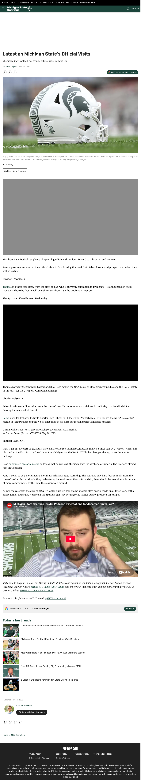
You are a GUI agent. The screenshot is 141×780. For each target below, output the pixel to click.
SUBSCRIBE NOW (87, 3)
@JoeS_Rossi (23, 429)
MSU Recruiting (18, 735)
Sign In (135, 9)
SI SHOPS (60, 3)
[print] (19, 722)
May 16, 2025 (48, 433)
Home (5, 735)
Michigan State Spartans (15, 171)
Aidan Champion (10, 67)
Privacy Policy (35, 754)
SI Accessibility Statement (40, 758)
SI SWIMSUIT (23, 3)
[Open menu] (4, 8)
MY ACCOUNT (72, 3)
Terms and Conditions (102, 754)
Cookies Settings (63, 758)
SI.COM (5, 3)
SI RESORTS (48, 3)
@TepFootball (38, 429)
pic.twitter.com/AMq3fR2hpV (61, 429)
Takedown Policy (82, 754)
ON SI (13, 3)
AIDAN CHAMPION (24, 706)
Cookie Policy (61, 754)
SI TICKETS (36, 3)
